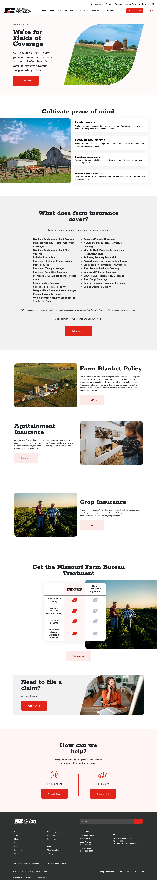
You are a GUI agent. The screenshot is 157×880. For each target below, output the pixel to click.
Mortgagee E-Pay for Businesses (27, 863)
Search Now (54, 793)
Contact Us (51, 839)
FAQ (49, 846)
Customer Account (114, 4)
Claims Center (97, 4)
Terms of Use (41, 871)
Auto (44, 10)
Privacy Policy (28, 871)
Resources (95, 10)
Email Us (116, 834)
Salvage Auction (54, 854)
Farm (59, 10)
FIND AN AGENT (135, 10)
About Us (84, 10)
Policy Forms (19, 854)
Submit (138, 821)
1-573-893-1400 (86, 844)
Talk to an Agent (78, 331)
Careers (50, 843)
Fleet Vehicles (53, 850)
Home (51, 10)
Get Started (34, 705)
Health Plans (108, 10)
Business (74, 10)
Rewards (146, 4)
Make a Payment (132, 4)
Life (65, 10)
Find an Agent (25, 80)
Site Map (16, 871)
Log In (150, 10)
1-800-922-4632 (86, 838)
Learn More (92, 400)
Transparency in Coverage (58, 863)
